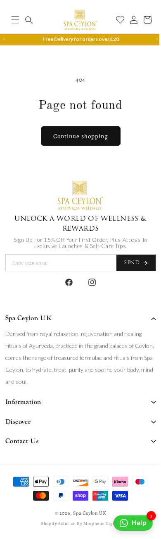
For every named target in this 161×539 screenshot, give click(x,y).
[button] (15, 20)
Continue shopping (77, 136)
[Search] (29, 20)
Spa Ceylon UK (86, 513)
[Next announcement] (151, 39)
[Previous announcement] (4, 39)
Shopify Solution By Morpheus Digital (77, 523)
